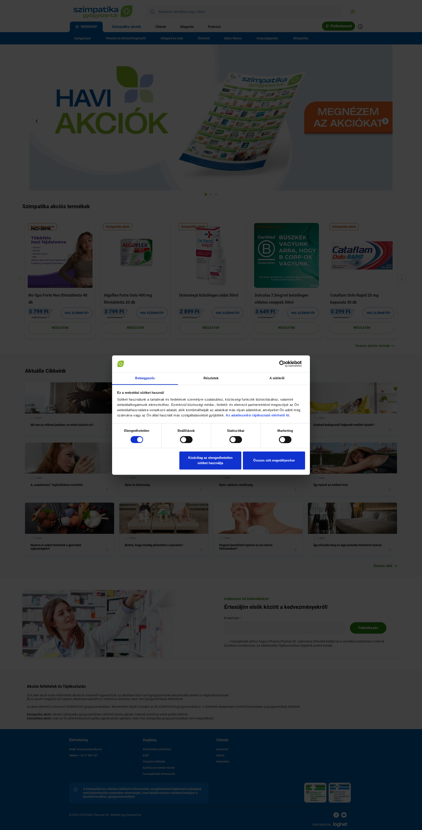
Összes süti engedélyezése (274, 460)
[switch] (186, 439)
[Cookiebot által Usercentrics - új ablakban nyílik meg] (286, 363)
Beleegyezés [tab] (145, 378)
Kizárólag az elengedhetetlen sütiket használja (210, 460)
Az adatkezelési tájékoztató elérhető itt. (258, 415)
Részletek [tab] (211, 378)
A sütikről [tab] (276, 378)
